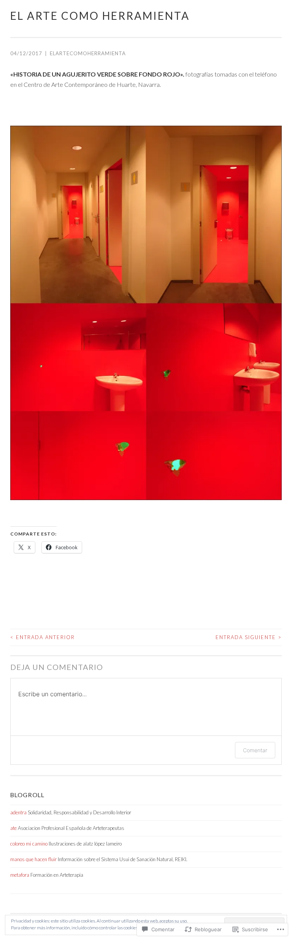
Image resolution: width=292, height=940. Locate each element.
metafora (19, 875)
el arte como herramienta (100, 15)
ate (13, 828)
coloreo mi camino (29, 844)
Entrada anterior (42, 637)
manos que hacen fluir (33, 859)
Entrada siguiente (249, 637)
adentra (18, 812)
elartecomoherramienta (88, 53)
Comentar (255, 750)
